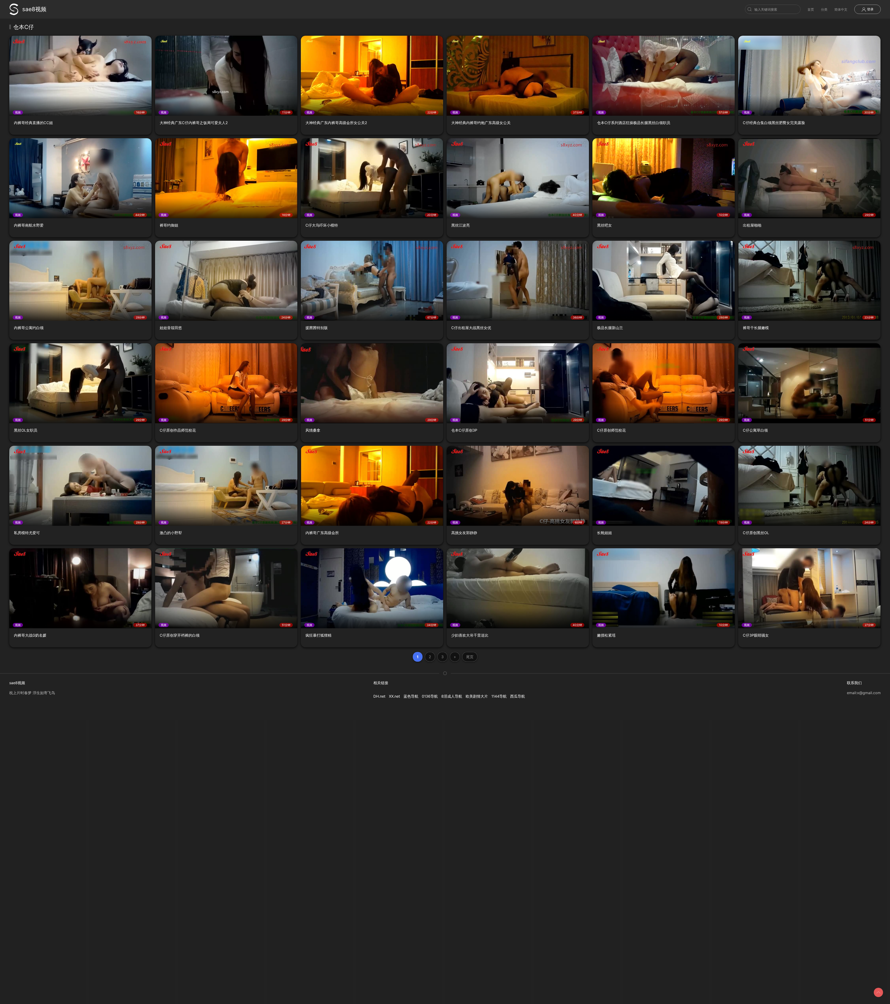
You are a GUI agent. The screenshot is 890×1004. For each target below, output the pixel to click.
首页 (810, 9)
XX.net (394, 696)
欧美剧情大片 (477, 696)
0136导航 (430, 696)
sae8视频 (34, 9)
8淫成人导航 (451, 696)
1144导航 (499, 696)
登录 (870, 9)
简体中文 (840, 9)
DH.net (379, 696)
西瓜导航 (517, 696)
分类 (824, 9)
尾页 (470, 656)
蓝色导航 (411, 696)
